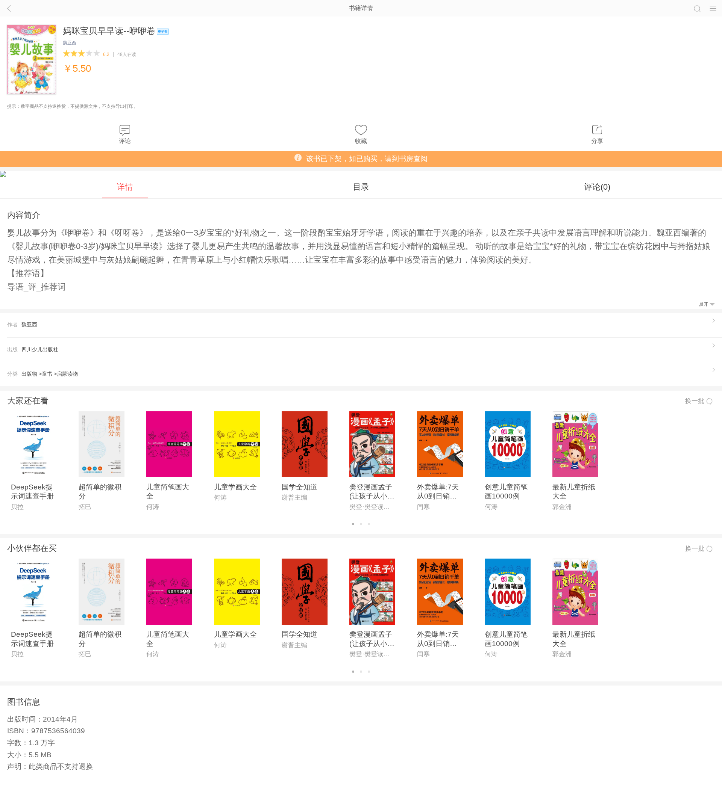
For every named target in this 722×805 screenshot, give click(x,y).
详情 (125, 187)
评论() (597, 187)
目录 (361, 187)
